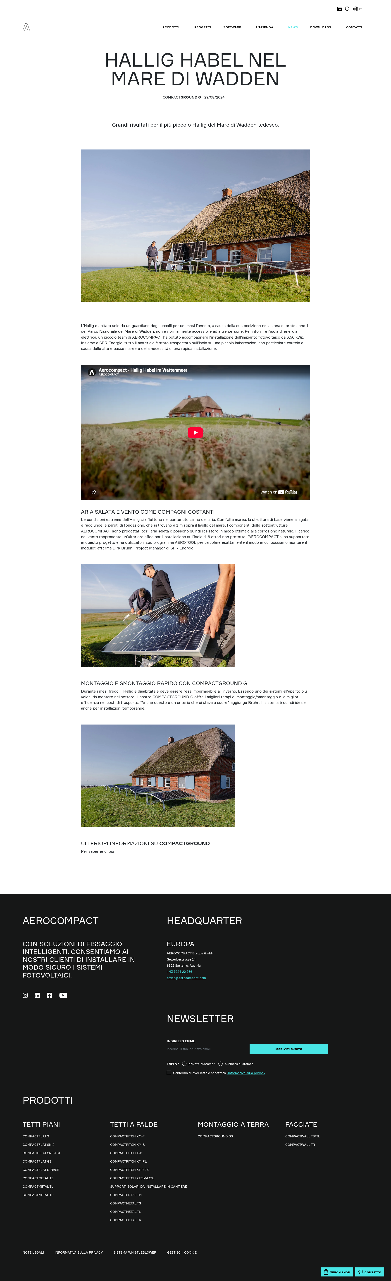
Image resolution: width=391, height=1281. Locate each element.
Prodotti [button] (170, 27)
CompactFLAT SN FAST (41, 1153)
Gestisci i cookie (182, 1252)
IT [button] (360, 9)
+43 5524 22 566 (179, 971)
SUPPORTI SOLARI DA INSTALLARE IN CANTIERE (148, 1186)
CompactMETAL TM (126, 1195)
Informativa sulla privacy (79, 1252)
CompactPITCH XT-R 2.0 (129, 1170)
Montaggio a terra (233, 1124)
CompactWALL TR (300, 1144)
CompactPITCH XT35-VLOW (132, 1178)
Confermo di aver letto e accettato (219, 1073)
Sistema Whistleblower (135, 1252)
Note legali (33, 1252)
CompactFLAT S (36, 1136)
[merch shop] (340, 9)
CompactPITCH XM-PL (128, 1161)
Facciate (301, 1124)
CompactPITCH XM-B (127, 1144)
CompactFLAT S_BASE (41, 1170)
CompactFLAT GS (37, 1161)
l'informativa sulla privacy (246, 1073)
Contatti (354, 27)
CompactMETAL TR (38, 1195)
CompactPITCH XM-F (127, 1136)
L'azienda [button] (264, 27)
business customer (239, 1064)
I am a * (174, 1064)
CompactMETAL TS (38, 1178)
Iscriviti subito (289, 1049)
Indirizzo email (181, 1041)
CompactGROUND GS (215, 1136)
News (293, 27)
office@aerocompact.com (186, 978)
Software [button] (232, 27)
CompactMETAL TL (38, 1186)
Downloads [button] (320, 27)
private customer (201, 1064)
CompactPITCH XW (126, 1153)
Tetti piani (41, 1124)
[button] (347, 9)
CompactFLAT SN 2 (38, 1144)
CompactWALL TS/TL (302, 1136)
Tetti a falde (134, 1124)
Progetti (202, 27)
